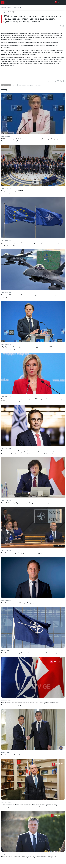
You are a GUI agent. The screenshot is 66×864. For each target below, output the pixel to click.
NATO (14, 85)
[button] (7, 7)
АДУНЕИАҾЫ (6, 85)
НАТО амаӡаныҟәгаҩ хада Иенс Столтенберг (30, 85)
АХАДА (3, 12)
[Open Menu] (63, 2)
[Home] (2, 2)
